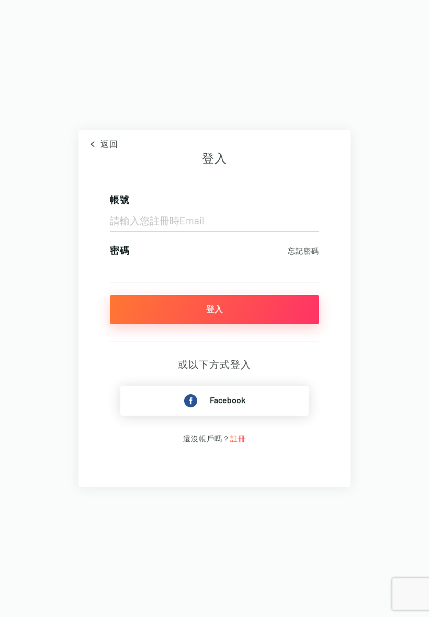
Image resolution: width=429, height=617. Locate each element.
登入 (214, 309)
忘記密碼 (303, 251)
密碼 (120, 251)
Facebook (227, 400)
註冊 (238, 439)
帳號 (120, 200)
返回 (108, 144)
